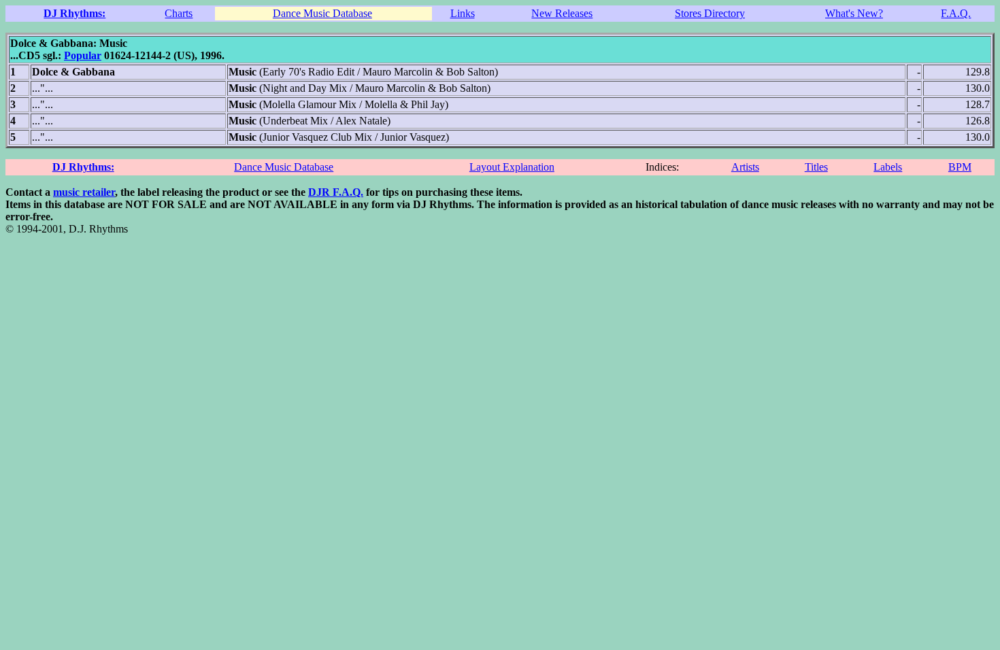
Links (462, 13)
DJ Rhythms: (74, 13)
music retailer (84, 192)
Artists (745, 167)
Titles (816, 167)
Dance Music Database (322, 13)
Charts (179, 13)
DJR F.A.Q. (335, 192)
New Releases (562, 13)
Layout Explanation (511, 167)
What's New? (854, 13)
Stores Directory (710, 13)
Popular (82, 55)
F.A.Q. (956, 13)
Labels (887, 167)
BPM (959, 167)
